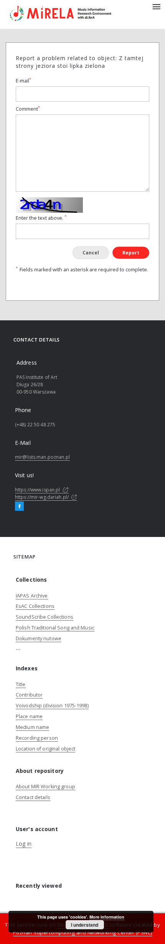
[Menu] (156, 6)
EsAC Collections (35, 606)
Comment (28, 109)
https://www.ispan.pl (38, 489)
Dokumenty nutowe (38, 638)
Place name (29, 716)
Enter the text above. (41, 218)
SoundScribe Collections (44, 617)
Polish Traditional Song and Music (55, 627)
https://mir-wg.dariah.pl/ (42, 497)
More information (106, 917)
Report (130, 252)
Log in (23, 843)
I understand (84, 924)
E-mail (23, 80)
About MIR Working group (45, 786)
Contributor (29, 695)
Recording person (37, 738)
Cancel (90, 252)
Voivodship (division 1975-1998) (52, 705)
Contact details (33, 797)
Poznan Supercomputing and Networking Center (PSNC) (82, 932)
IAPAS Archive (32, 595)
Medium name (32, 727)
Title (21, 684)
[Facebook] (19, 506)
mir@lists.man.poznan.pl (42, 457)
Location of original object (45, 748)
